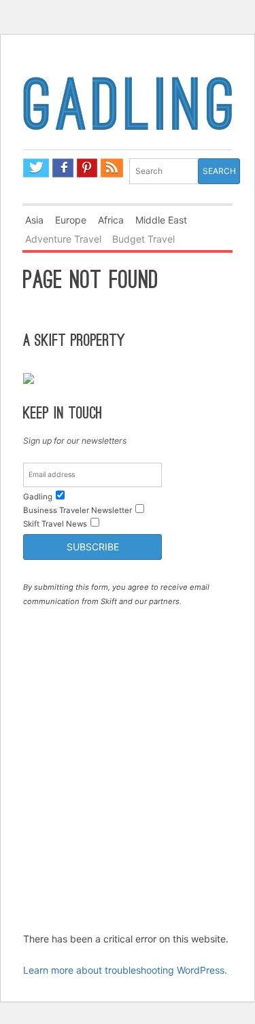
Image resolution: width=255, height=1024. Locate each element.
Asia (34, 220)
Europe (70, 220)
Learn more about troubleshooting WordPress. (125, 970)
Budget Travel (143, 239)
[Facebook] (62, 167)
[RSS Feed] (112, 167)
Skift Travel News (55, 524)
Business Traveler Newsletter (77, 510)
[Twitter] (36, 167)
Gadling (127, 111)
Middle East (161, 220)
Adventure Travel (63, 239)
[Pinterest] (87, 167)
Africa (111, 220)
